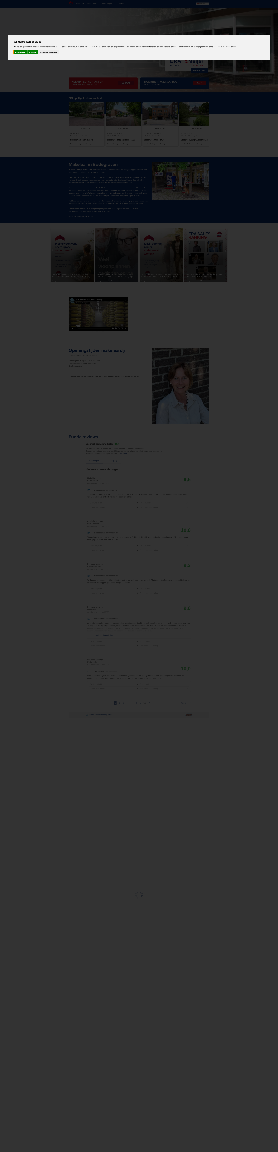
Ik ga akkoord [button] (20, 52)
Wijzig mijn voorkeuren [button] (48, 52)
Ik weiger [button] (32, 52)
